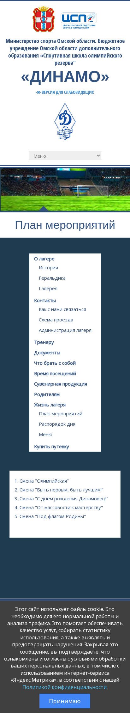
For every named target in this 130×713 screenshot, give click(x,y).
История (48, 267)
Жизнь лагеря (50, 404)
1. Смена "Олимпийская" (42, 481)
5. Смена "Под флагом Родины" (50, 516)
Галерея (48, 288)
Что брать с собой (55, 363)
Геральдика (52, 278)
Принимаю (65, 701)
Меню (45, 434)
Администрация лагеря (65, 330)
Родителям (47, 394)
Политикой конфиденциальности (64, 687)
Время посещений (55, 373)
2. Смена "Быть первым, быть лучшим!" (59, 489)
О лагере (44, 258)
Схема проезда (56, 319)
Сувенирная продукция (60, 384)
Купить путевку (51, 446)
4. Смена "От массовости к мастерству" (59, 507)
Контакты (45, 300)
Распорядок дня (57, 424)
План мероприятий (60, 413)
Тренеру (44, 342)
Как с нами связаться (62, 309)
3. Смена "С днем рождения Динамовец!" (61, 498)
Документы (47, 352)
